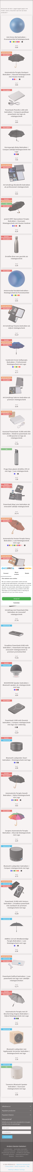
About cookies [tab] (16, 573)
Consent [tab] (5, 573)
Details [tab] (27, 573)
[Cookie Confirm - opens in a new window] (25, 568)
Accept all (16, 598)
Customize (16, 602)
